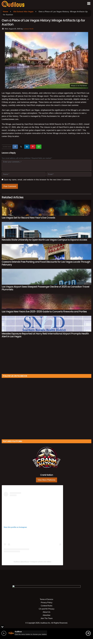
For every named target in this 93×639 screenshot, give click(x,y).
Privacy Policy (46, 602)
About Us (46, 612)
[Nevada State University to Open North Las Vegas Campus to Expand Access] (46, 230)
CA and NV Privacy (46, 609)
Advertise (46, 615)
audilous (25, 562)
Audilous (17, 562)
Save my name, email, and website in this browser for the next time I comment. (37, 180)
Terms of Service (46, 599)
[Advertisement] (46, 357)
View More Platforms (46, 480)
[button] (88, 3)
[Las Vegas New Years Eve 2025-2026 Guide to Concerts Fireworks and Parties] (46, 302)
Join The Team (47, 618)
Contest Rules (46, 606)
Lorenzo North (28, 29)
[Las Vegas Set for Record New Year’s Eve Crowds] (46, 208)
